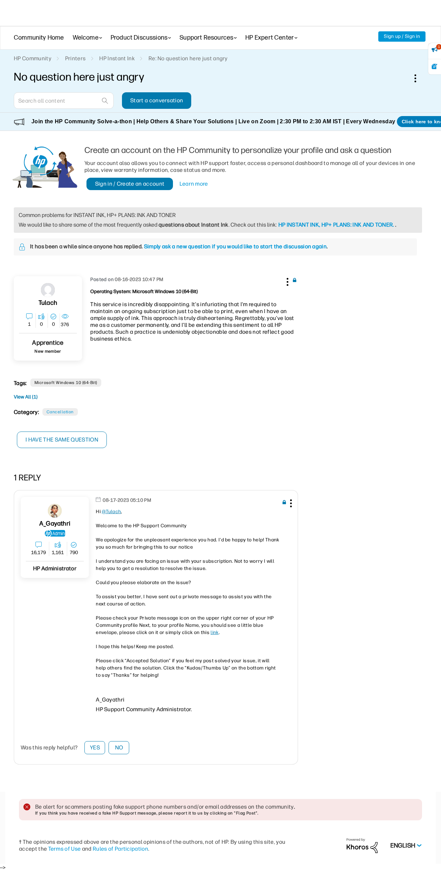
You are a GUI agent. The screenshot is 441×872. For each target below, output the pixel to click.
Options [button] (419, 78)
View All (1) (26, 397)
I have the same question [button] (61, 439)
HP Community (32, 58)
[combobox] (64, 100)
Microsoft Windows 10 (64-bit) (65, 382)
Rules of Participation (120, 848)
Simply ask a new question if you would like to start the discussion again (235, 246)
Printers (75, 58)
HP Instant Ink (116, 58)
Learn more (194, 183)
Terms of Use (64, 848)
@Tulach (111, 512)
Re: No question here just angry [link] (188, 58)
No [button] (119, 747)
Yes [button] (95, 747)
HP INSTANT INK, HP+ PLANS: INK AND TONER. (336, 224)
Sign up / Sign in (402, 36)
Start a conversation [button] (156, 100)
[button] (287, 280)
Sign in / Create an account (130, 183)
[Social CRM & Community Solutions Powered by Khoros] (362, 845)
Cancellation (60, 411)
